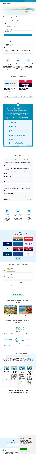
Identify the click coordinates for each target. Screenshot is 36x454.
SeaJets (16, 328)
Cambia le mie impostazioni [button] (25, 450)
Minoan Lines (20, 333)
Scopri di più (18, 203)
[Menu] (32, 3)
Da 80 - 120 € (28, 333)
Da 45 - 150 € (28, 345)
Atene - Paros (7, 327)
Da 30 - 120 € (28, 339)
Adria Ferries (17, 341)
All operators (18, 258)
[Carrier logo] (7, 239)
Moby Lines (17, 340)
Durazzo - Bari (7, 345)
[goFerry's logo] (6, 3)
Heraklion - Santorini (8, 333)
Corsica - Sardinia (8, 339)
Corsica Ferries (21, 340)
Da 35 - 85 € (29, 327)
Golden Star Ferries (21, 329)
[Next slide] (33, 286)
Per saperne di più (18, 149)
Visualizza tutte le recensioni (18, 294)
